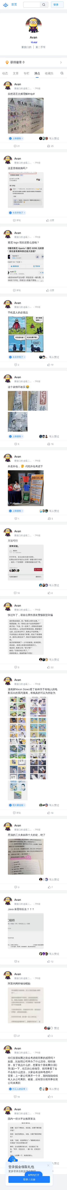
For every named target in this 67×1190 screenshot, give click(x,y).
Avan (17, 84)
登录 (55, 4)
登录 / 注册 (29, 1179)
